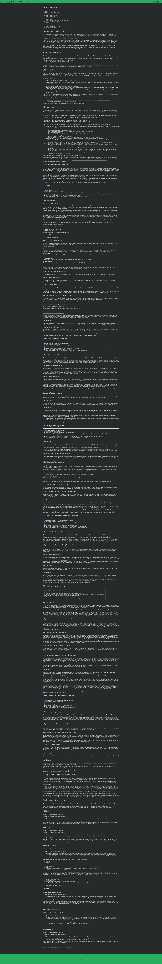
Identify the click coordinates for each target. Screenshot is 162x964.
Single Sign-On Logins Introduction (53, 26)
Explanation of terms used (51, 27)
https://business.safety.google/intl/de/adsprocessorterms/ (103, 793)
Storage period (49, 19)
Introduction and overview (51, 15)
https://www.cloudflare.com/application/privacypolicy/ (93, 660)
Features (13, 1)
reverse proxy (90, 623)
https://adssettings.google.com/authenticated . (102, 795)
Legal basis (48, 17)
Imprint (80, 959)
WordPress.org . (64, 560)
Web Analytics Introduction (52, 24)
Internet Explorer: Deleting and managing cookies (54, 310)
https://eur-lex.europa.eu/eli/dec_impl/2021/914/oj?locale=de (101, 688)
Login (153, 1)
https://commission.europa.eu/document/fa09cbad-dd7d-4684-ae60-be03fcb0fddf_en (65, 176)
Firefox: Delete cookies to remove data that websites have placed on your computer (61, 308)
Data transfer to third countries (52, 21)
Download (26, 1)
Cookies (47, 22)
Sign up (157, 1)
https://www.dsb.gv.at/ (93, 158)
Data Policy (66, 959)
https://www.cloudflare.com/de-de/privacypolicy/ (54, 692)
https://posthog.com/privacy (106, 512)
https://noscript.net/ (94, 568)
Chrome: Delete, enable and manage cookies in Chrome (55, 304)
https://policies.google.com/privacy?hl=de (97, 796)
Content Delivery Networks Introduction (54, 25)
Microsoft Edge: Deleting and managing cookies (53, 313)
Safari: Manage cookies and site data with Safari (54, 306)
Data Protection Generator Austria (65, 947)
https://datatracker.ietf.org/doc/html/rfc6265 (99, 267)
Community (19, 1)
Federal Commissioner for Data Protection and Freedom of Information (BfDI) (89, 160)
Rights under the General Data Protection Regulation (57, 20)
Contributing (95, 959)
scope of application (50, 16)
